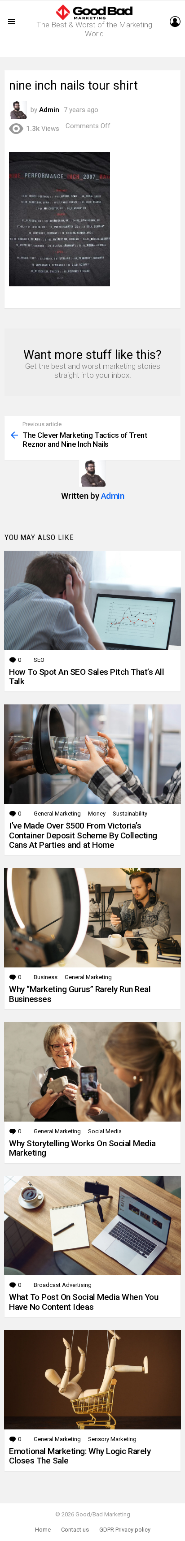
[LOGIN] (175, 21)
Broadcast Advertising (63, 1285)
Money (97, 813)
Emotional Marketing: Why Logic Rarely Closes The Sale (79, 1456)
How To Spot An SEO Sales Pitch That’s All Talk (86, 676)
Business (45, 977)
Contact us (75, 1529)
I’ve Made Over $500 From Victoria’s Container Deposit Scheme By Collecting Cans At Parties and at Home (83, 835)
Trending (95, 50)
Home (43, 1529)
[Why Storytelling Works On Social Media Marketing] (92, 1072)
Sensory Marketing (112, 1439)
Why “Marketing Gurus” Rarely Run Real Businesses (79, 994)
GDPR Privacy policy (124, 1529)
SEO (39, 659)
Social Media (105, 1131)
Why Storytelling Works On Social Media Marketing (82, 1148)
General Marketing (57, 813)
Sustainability (130, 813)
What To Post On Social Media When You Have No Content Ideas (83, 1302)
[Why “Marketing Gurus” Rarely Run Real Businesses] (92, 917)
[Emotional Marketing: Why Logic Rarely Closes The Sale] (92, 1379)
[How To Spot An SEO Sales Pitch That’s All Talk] (92, 600)
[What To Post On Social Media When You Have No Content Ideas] (92, 1226)
